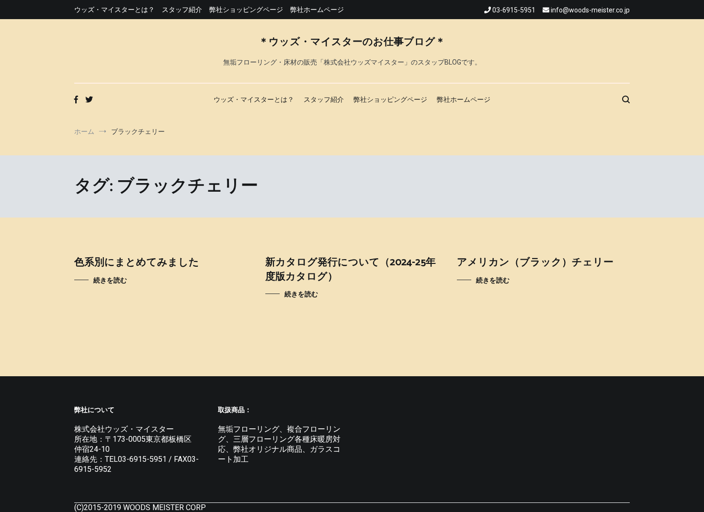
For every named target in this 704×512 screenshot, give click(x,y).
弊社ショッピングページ (246, 9)
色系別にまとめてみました (136, 262)
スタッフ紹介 (182, 9)
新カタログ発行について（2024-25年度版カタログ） (350, 269)
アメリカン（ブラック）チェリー (535, 262)
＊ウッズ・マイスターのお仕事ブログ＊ (352, 42)
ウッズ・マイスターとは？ (114, 9)
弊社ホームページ (317, 9)
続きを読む (110, 280)
